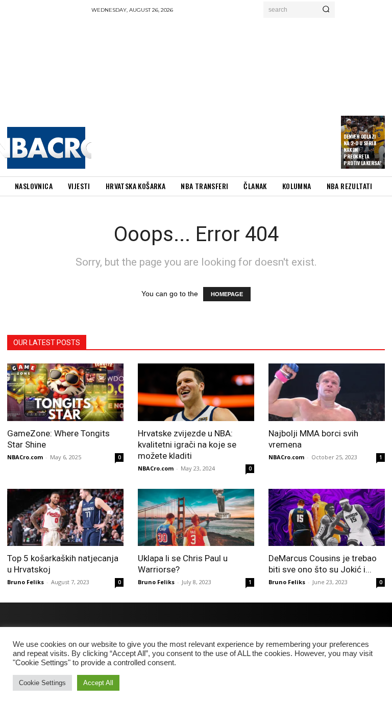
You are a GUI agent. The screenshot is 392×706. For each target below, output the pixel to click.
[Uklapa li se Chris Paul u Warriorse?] (196, 517)
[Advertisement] (241, 94)
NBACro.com (25, 457)
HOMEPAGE (227, 294)
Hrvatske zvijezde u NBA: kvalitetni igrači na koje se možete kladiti (187, 444)
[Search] (326, 10)
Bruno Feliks (25, 582)
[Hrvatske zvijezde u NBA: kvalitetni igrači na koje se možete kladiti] (196, 392)
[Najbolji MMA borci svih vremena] (326, 392)
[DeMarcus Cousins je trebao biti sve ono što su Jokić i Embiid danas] (326, 517)
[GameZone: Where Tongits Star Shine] (65, 392)
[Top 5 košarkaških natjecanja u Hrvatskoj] (65, 517)
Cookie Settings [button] (42, 683)
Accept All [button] (98, 683)
